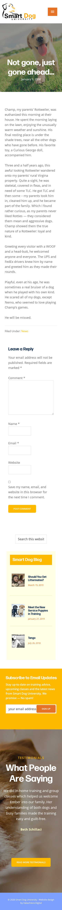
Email (13, 443)
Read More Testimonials (31, 862)
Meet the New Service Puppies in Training (38, 611)
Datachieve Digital (32, 902)
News (24, 331)
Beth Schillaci (31, 829)
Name (14, 424)
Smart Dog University (26, 899)
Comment (16, 378)
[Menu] (52, 12)
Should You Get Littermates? (37, 578)
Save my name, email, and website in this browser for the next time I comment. (27, 492)
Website (14, 462)
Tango (31, 638)
